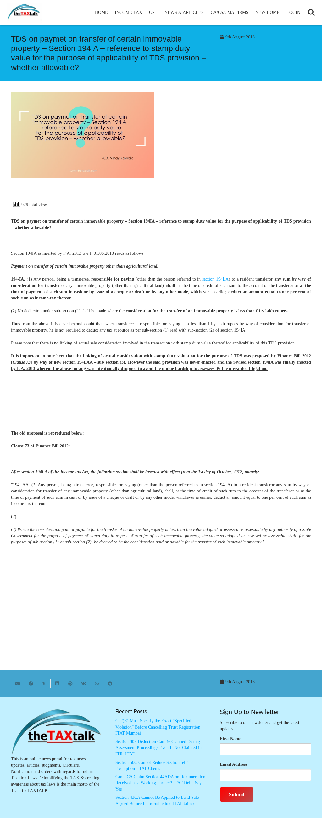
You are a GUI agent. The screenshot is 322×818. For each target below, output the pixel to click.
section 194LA (215, 279)
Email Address (233, 764)
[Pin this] (70, 683)
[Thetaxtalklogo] (24, 13)
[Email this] (17, 683)
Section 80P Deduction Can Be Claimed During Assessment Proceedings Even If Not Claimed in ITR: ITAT (158, 747)
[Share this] (30, 683)
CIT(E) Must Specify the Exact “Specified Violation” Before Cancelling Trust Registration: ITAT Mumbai (158, 727)
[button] (144, 12)
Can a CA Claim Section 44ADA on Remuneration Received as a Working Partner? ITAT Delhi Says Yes (160, 783)
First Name (230, 738)
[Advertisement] (239, 149)
